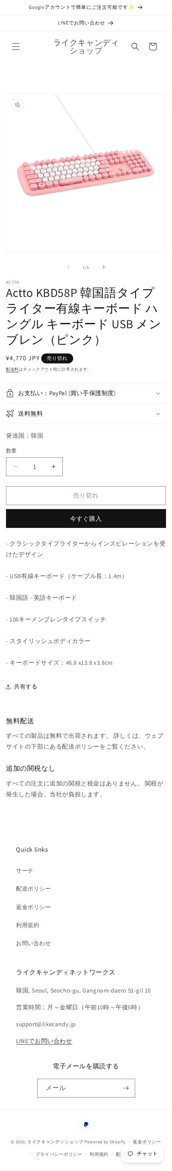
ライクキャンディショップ (55, 1142)
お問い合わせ (33, 943)
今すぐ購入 (86, 518)
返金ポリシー (33, 907)
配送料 (12, 369)
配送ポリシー (33, 888)
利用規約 (27, 925)
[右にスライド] (103, 267)
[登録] (126, 1088)
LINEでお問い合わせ (44, 1041)
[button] (16, 46)
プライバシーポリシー (59, 1154)
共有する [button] (25, 686)
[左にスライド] (68, 267)
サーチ (25, 870)
